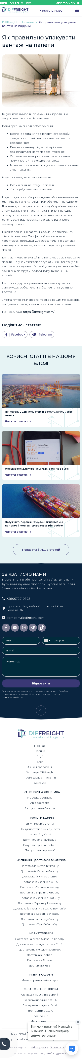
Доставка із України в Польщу (40, 897)
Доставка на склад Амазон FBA (40, 949)
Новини (28, 22)
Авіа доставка (39, 802)
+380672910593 (18, 599)
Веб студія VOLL (57, 1053)
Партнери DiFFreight (39, 772)
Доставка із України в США (39, 881)
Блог (39, 761)
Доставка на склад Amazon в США (40, 944)
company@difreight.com (25, 618)
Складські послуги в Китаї (39, 1005)
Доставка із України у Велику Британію (40, 908)
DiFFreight (10, 22)
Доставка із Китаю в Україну (40, 865)
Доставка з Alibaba (39, 960)
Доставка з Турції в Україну (40, 924)
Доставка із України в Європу (39, 892)
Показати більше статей (41, 550)
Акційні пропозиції (39, 767)
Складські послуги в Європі (39, 994)
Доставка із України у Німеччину (40, 903)
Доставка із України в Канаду (39, 887)
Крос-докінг (39, 1016)
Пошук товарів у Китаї (40, 850)
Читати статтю (16, 421)
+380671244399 (51, 10)
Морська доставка (39, 797)
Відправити (41, 683)
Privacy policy (39, 1047)
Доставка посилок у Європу (40, 919)
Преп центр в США (40, 1010)
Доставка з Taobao (39, 955)
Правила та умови (61, 1047)
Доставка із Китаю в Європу (40, 871)
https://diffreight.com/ (38, 312)
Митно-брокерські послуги (39, 980)
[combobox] (46, 640)
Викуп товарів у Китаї (39, 823)
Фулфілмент (39, 1021)
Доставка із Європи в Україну (39, 913)
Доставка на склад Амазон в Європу (39, 938)
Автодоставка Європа (39, 808)
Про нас (39, 745)
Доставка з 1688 (39, 965)
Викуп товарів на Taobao (39, 845)
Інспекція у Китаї (39, 834)
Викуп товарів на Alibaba (39, 839)
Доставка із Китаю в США (39, 876)
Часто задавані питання (40, 777)
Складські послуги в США (39, 1000)
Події (39, 756)
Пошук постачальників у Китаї (40, 829)
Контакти (39, 783)
